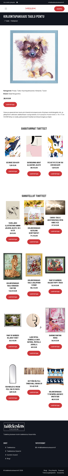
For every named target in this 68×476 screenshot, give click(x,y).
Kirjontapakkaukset (28, 91)
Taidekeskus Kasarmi (14, 451)
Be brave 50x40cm (12, 162)
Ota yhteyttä (53, 470)
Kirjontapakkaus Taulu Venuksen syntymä (13, 285)
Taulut (44, 91)
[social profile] (17, 2)
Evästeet (61, 470)
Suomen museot (12, 455)
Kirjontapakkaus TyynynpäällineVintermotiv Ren (55, 394)
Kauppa (59, 9)
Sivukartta (60, 473)
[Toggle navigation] (5, 8)
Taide (7, 21)
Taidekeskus (11, 447)
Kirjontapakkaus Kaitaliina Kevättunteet (34, 230)
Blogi (8, 459)
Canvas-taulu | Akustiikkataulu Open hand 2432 (55, 220)
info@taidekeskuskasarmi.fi (56, 2)
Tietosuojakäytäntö (49, 473)
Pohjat (14, 91)
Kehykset (14, 21)
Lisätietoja (10, 104)
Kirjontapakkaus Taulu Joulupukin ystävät (34, 282)
